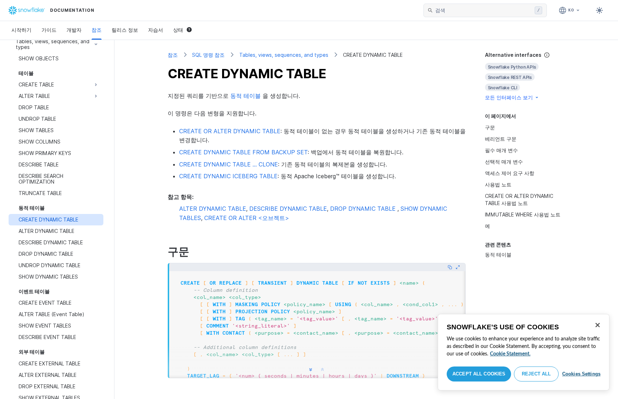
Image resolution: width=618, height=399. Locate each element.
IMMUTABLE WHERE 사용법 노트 (522, 214)
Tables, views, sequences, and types (283, 55)
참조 (97, 30)
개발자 (74, 30)
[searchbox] (483, 10)
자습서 (155, 30)
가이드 (49, 30)
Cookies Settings (581, 373)
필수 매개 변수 (501, 150)
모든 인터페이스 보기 (509, 97)
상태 (178, 30)
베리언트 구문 (500, 139)
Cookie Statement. (510, 353)
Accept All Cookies (478, 373)
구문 (490, 127)
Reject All (536, 373)
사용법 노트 (498, 184)
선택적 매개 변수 (504, 162)
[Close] (597, 325)
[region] (523, 352)
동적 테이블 (498, 254)
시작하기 (21, 30)
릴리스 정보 (125, 30)
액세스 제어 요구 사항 (509, 173)
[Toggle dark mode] (599, 10)
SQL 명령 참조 (208, 55)
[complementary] (525, 76)
